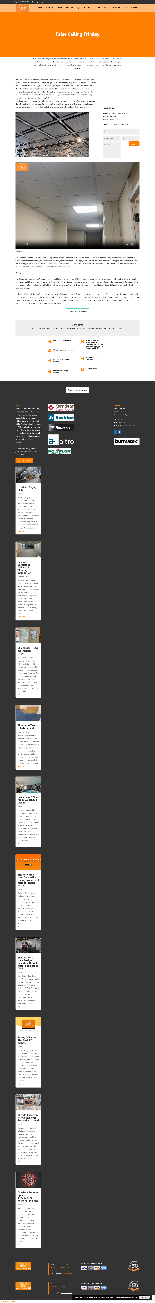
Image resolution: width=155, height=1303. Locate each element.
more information (132, 1297)
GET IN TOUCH (24, 460)
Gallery (86, 8)
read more (22, 531)
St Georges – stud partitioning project (28, 650)
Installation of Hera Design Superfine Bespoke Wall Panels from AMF (28, 963)
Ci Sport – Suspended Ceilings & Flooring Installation (24, 567)
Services (69, 8)
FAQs (78, 8)
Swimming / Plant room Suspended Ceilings (28, 799)
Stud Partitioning (29, 657)
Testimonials (114, 8)
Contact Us (135, 8)
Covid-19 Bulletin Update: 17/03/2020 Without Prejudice (28, 1196)
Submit (134, 143)
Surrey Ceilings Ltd (66, 1273)
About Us (49, 8)
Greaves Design (63, 1264)
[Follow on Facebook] (119, 432)
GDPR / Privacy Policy (57, 1267)
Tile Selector (100, 8)
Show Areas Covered (9, 1301)
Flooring (60, 8)
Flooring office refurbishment (26, 727)
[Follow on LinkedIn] (115, 432)
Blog (125, 8)
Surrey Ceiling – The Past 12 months (27, 1040)
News (20, 494)
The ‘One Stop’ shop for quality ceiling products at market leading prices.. (28, 880)
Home (40, 8)
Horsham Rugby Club (27, 488)
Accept (144, 1297)
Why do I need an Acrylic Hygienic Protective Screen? (28, 1117)
